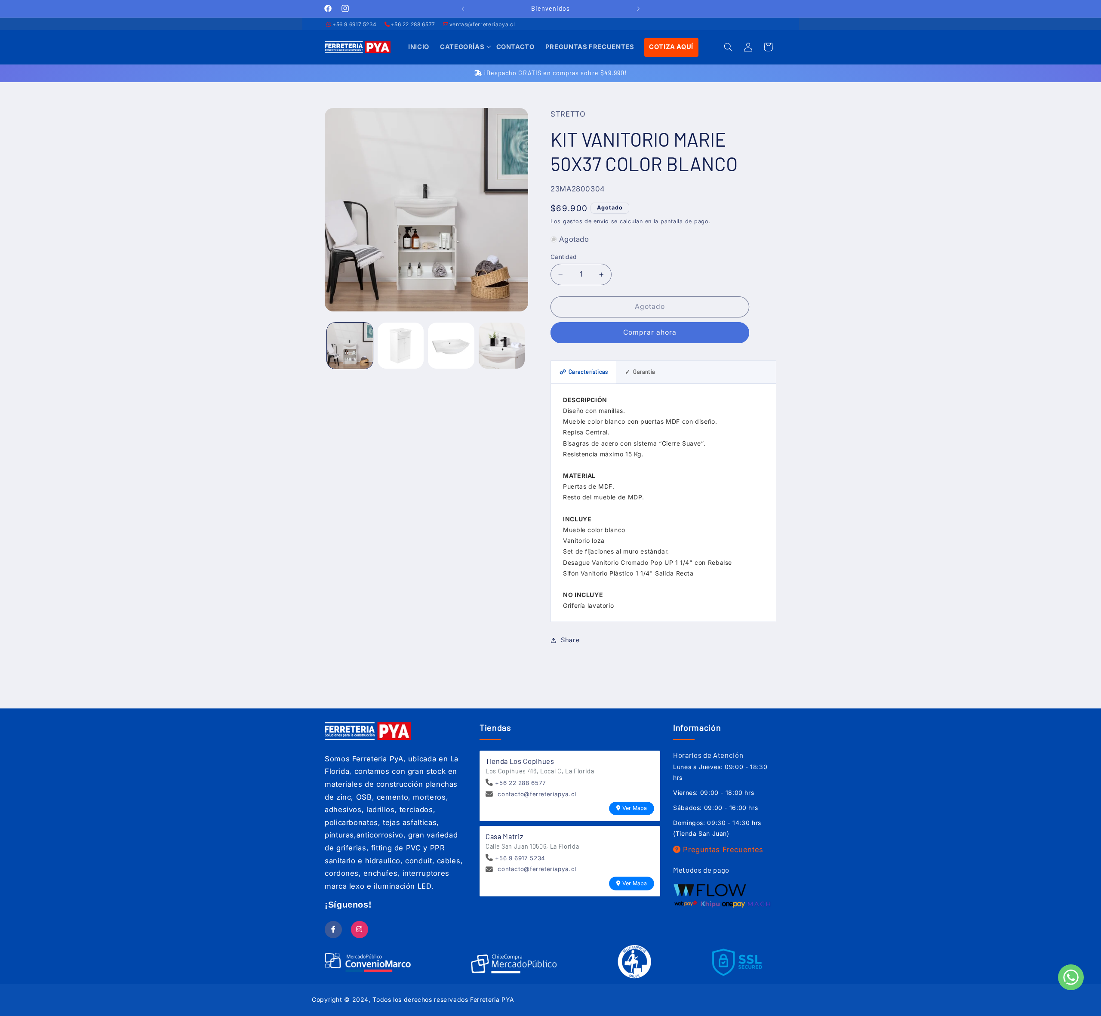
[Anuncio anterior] (462, 8)
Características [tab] (584, 372)
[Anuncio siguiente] (638, 8)
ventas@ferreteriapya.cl (482, 24)
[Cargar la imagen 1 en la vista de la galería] (350, 346)
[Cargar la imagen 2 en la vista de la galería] (401, 346)
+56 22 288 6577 (413, 24)
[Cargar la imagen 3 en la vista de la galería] (451, 346)
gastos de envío (586, 221)
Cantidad (563, 256)
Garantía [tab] (640, 372)
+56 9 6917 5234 (354, 24)
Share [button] (570, 640)
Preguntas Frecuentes (722, 849)
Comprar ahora (650, 332)
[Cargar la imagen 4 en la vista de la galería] (502, 346)
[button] (462, 47)
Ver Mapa (634, 808)
